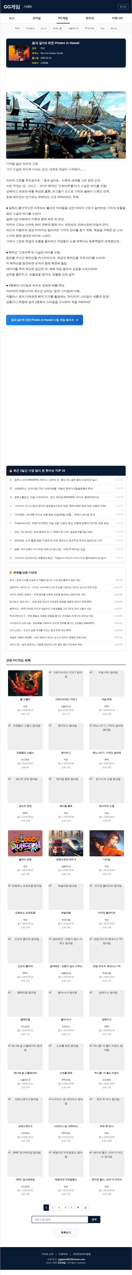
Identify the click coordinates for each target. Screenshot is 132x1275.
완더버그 (66, 752)
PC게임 (63, 18)
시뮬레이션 (73, 28)
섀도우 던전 (25, 806)
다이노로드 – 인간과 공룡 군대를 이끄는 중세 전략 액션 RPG (40, 630)
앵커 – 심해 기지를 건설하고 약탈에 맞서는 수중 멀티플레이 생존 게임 (45, 580)
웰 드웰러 (25, 699)
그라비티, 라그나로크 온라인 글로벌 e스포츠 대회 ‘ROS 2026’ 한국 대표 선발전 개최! (60, 505)
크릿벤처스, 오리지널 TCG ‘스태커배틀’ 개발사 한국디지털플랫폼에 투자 (53, 488)
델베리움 (25, 1019)
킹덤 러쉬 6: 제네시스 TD (106, 966)
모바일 (36, 18)
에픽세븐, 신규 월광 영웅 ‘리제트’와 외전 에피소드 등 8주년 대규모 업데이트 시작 (58, 540)
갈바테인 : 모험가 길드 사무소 (66, 966)
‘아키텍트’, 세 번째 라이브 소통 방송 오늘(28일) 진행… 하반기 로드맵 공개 (54, 514)
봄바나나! (66, 1019)
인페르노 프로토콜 (25, 912)
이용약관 (63, 1254)
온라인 (90, 18)
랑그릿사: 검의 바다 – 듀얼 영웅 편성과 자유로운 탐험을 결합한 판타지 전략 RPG (51, 601)
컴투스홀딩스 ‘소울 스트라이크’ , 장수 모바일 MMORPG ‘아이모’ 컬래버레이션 (56, 497)
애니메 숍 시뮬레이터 (25, 1072)
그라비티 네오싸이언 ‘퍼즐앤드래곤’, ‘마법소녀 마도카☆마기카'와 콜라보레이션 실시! (60, 558)
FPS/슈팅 (89, 28)
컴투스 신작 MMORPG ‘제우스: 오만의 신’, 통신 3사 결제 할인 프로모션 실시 (55, 479)
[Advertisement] (66, 79)
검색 (94, 1219)
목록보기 (66, 1232)
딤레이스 (107, 1019)
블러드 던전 (25, 859)
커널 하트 (107, 699)
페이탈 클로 (66, 806)
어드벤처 (30, 28)
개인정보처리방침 (82, 1254)
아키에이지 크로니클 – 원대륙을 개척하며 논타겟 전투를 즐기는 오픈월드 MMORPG (52, 623)
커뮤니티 (117, 18)
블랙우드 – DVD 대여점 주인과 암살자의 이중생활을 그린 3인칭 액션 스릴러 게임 (50, 608)
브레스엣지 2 (25, 1126)
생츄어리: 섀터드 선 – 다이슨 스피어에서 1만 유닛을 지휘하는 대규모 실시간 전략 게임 (53, 587)
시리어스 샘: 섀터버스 (66, 1126)
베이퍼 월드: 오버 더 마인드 (107, 1179)
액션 (102, 28)
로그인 (123, 6)
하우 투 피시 (106, 1126)
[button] (121, 125)
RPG (17, 28)
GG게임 (12, 6)
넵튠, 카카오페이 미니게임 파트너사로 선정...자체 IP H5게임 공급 (49, 549)
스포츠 (43, 28)
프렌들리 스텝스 (25, 752)
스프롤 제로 (66, 1072)
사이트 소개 (47, 1254)
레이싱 (114, 28)
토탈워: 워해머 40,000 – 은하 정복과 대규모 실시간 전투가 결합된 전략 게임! (48, 637)
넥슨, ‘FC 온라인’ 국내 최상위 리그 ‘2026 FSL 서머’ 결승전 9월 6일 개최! (53, 532)
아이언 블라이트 (107, 912)
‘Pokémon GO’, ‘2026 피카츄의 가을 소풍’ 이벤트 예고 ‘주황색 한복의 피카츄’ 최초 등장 (61, 523)
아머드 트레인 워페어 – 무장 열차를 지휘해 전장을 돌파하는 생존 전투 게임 (47, 594)
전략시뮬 (57, 28)
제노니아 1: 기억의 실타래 (107, 752)
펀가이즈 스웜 (106, 806)
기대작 (28, 6)
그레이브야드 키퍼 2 (66, 699)
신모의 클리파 (25, 966)
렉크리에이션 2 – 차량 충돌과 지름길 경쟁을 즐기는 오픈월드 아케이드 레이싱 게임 (51, 616)
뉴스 (12, 18)
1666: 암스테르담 (25, 1179)
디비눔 (106, 859)
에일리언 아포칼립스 (66, 1179)
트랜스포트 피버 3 (66, 859)
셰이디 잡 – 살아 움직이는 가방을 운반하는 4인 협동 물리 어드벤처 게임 (46, 644)
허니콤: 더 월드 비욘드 (107, 1072)
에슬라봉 (66, 912)
